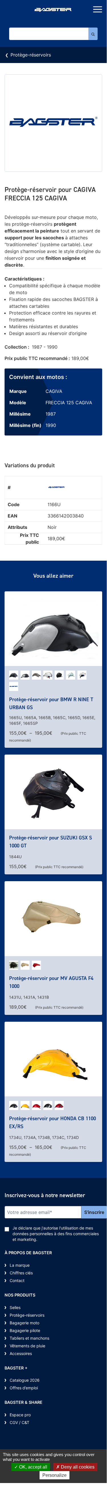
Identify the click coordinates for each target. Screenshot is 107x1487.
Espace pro (20, 1414)
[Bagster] (53, 10)
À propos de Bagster (28, 1252)
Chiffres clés (21, 1272)
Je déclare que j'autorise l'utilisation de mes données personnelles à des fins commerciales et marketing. (56, 1234)
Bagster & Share (23, 1402)
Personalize (54, 1475)
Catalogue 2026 (25, 1380)
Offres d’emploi (24, 1387)
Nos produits (20, 1295)
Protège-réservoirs (31, 55)
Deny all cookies (77, 1467)
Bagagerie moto (24, 1322)
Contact (17, 1280)
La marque (20, 1265)
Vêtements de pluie (27, 1345)
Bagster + (16, 1367)
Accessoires (21, 1353)
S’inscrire (94, 1212)
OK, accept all (32, 1467)
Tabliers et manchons (29, 1338)
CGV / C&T (19, 1422)
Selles (15, 1307)
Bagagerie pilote (25, 1330)
